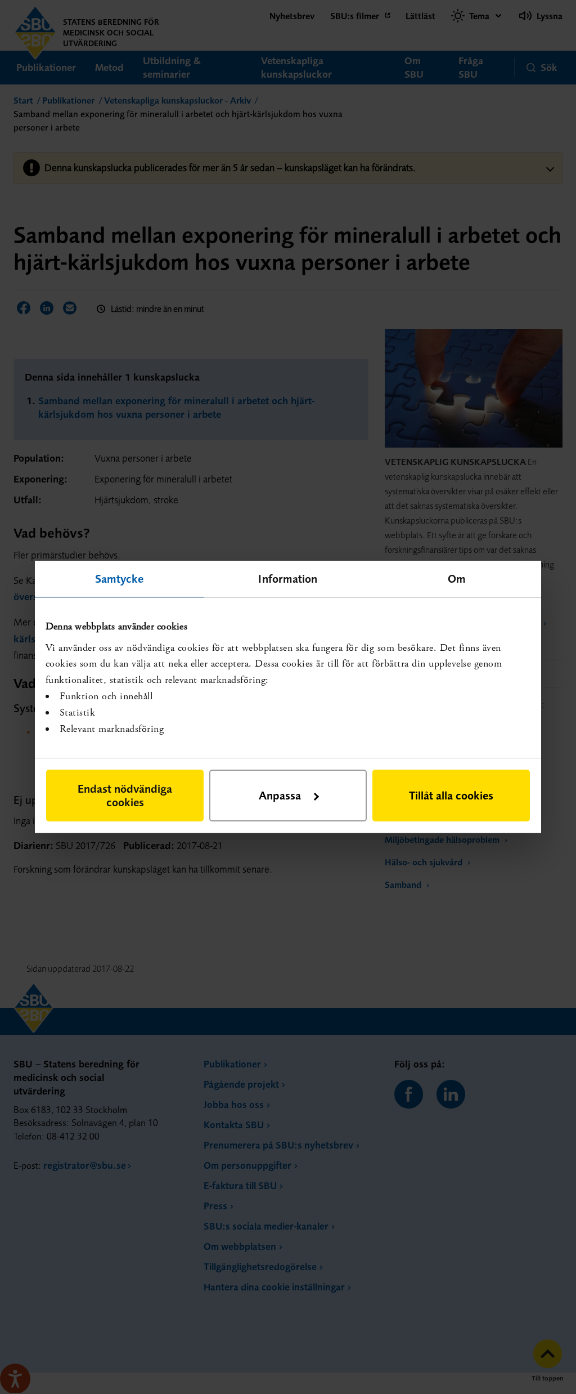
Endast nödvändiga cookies (125, 795)
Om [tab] (457, 578)
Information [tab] (287, 578)
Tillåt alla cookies (451, 795)
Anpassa (280, 795)
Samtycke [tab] (119, 578)
